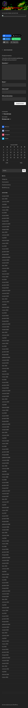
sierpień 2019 (5, 429)
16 (7, 154)
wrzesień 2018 (5, 460)
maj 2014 (4, 605)
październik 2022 (6, 324)
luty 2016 (4, 546)
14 (24, 152)
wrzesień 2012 (5, 660)
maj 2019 (4, 438)
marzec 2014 (5, 610)
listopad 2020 (5, 388)
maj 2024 (4, 271)
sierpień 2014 (5, 596)
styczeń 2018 (5, 482)
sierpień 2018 (5, 463)
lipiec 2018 (4, 466)
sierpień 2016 (5, 529)
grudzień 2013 (5, 619)
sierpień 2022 (5, 329)
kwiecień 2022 (5, 340)
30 (7, 160)
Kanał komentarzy (6, 184)
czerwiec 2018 (5, 468)
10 (10, 152)
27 (21, 157)
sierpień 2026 (5, 196)
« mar (7, 162)
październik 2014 (6, 591)
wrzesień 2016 (5, 527)
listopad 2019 (5, 421)
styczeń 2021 (5, 382)
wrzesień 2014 (5, 593)
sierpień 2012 (5, 663)
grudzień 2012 (5, 652)
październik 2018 (6, 457)
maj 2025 (4, 237)
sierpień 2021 (5, 363)
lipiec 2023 (4, 299)
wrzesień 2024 (5, 260)
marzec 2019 (5, 443)
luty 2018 (4, 479)
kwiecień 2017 (5, 507)
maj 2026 (4, 204)
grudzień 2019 (5, 418)
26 (17, 157)
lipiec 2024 (4, 265)
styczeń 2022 (5, 349)
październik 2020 (6, 390)
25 (14, 157)
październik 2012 (6, 657)
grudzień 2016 (5, 518)
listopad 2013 (5, 621)
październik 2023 (6, 290)
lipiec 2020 (4, 399)
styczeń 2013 (5, 649)
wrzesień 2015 (5, 560)
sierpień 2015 (5, 563)
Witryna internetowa (7, 96)
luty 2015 (4, 580)
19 (17, 154)
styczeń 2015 (5, 582)
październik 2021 (6, 357)
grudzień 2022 (5, 318)
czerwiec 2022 (5, 335)
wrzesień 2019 (5, 427)
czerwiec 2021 (5, 368)
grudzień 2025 (5, 218)
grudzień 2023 (5, 285)
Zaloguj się (4, 179)
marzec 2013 (5, 644)
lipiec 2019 (4, 432)
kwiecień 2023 (5, 307)
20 (21, 154)
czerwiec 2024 (5, 268)
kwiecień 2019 (5, 440)
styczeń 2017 (5, 516)
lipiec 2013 (4, 632)
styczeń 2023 (5, 315)
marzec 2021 (5, 376)
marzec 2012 (5, 677)
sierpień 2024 (5, 262)
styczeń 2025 (5, 249)
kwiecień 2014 (5, 607)
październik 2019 (6, 424)
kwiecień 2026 (5, 207)
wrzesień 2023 (5, 293)
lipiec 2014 (4, 599)
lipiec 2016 (4, 532)
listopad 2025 (5, 221)
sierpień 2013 (5, 630)
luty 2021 (4, 379)
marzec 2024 (5, 276)
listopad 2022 (5, 321)
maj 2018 (4, 471)
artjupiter (15, 13)
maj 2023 (4, 304)
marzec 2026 (5, 210)
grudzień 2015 (5, 552)
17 (10, 154)
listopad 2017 (5, 488)
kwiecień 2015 (5, 574)
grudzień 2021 (5, 351)
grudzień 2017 (5, 485)
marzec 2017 (5, 510)
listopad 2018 (5, 454)
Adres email (5, 89)
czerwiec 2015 (5, 568)
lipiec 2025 (4, 232)
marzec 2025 (5, 243)
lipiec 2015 (4, 566)
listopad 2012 (5, 655)
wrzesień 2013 (5, 627)
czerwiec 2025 (5, 235)
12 (17, 152)
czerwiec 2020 (5, 402)
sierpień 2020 (5, 396)
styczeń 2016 (5, 549)
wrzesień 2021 (5, 360)
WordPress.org (5, 187)
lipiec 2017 (4, 499)
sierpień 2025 (5, 229)
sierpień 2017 (5, 496)
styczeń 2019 (5, 449)
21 (24, 154)
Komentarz (5, 63)
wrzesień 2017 (5, 493)
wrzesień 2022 (5, 326)
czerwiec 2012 (5, 669)
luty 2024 (4, 279)
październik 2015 (6, 557)
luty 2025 (4, 246)
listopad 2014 (5, 588)
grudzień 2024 (5, 251)
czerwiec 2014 (5, 602)
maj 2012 (4, 671)
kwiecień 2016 (5, 541)
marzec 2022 (5, 343)
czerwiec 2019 (5, 435)
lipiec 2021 (4, 365)
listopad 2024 (5, 254)
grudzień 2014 (5, 585)
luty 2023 (4, 313)
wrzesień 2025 (5, 226)
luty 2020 (4, 413)
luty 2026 (4, 212)
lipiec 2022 (4, 332)
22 (3, 157)
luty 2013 (4, 646)
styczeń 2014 (5, 616)
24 (10, 157)
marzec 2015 (5, 577)
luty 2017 (4, 513)
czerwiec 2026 (5, 201)
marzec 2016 (5, 543)
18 (14, 154)
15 (3, 154)
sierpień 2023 (5, 296)
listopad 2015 (5, 554)
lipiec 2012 (4, 666)
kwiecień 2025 (5, 240)
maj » (21, 162)
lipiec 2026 (4, 198)
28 (24, 157)
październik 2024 (6, 257)
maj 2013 (4, 638)
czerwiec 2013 (5, 635)
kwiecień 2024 (5, 274)
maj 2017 (4, 504)
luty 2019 (4, 446)
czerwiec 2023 (5, 301)
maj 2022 (4, 338)
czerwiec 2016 (5, 535)
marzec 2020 (5, 410)
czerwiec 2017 (5, 502)
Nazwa (4, 82)
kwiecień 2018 (5, 474)
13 (21, 152)
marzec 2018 (5, 477)
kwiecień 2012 (5, 674)
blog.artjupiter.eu (12, 8)
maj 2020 (4, 404)
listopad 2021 (5, 354)
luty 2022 (4, 346)
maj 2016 (4, 538)
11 (14, 152)
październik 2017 (6, 491)
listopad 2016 (5, 521)
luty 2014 (4, 613)
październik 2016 (6, 524)
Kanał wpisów (5, 182)
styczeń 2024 (5, 282)
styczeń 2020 (5, 415)
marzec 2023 (5, 310)
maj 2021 (4, 371)
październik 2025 (6, 223)
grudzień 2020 (5, 385)
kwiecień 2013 (5, 641)
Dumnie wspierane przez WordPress (10, 704)
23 (7, 157)
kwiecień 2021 (5, 374)
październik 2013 (6, 624)
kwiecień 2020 (5, 407)
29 (3, 160)
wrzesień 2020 (5, 393)
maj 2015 (4, 571)
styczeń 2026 (5, 215)
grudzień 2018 (5, 452)
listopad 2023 (5, 287)
